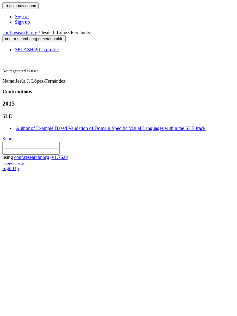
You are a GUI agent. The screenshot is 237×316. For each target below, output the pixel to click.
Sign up (22, 22)
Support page (13, 163)
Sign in (22, 16)
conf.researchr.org (19, 32)
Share (8, 138)
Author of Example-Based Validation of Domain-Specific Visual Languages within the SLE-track (111, 128)
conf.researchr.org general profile (34, 38)
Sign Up (10, 168)
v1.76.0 (59, 157)
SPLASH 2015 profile (37, 49)
